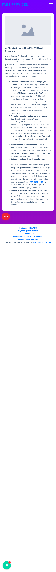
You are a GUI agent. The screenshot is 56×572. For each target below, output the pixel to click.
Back (6, 216)
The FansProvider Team (43, 242)
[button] (7, 565)
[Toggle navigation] (51, 4)
